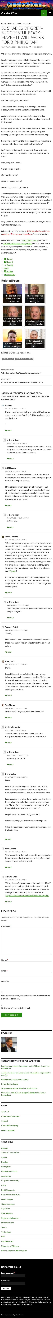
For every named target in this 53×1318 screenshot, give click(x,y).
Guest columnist (8, 1130)
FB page (12, 571)
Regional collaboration (10, 1218)
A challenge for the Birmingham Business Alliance (22, 380)
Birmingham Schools (9, 1171)
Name (4, 960)
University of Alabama (10, 1246)
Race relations (24, 23)
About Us (5, 1111)
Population (5, 1209)
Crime (3, 1185)
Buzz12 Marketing (30, 240)
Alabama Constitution (10, 1153)
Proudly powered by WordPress (12, 1315)
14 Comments (37, 47)
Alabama (4, 1148)
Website (5, 981)
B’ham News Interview (10, 1116)
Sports (4, 1227)
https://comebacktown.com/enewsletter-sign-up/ (27, 895)
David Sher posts (8, 23)
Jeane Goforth (11, 537)
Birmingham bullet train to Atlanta (14, 1079)
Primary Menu (50, 13)
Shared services (7, 1222)
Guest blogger (7, 1199)
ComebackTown (9, 13)
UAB (3, 1236)
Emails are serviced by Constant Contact (19, 1304)
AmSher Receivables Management (17, 243)
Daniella (8, 406)
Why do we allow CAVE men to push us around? (21, 371)
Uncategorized (7, 1241)
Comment (6, 926)
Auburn (4, 1157)
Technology (6, 1232)
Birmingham (8, 359)
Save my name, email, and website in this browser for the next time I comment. (25, 997)
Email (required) (8, 1273)
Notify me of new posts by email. (15, 1008)
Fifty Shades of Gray (24, 359)
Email (4, 970)
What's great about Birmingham (14, 1250)
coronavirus (6, 1176)
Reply (9, 430)
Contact (4, 1121)
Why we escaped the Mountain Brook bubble (19, 1088)
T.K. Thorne (10, 705)
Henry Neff (10, 661)
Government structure (10, 1195)
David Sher (23, 47)
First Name (5, 1280)
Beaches (4, 1162)
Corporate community (10, 1181)
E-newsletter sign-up (9, 1084)
